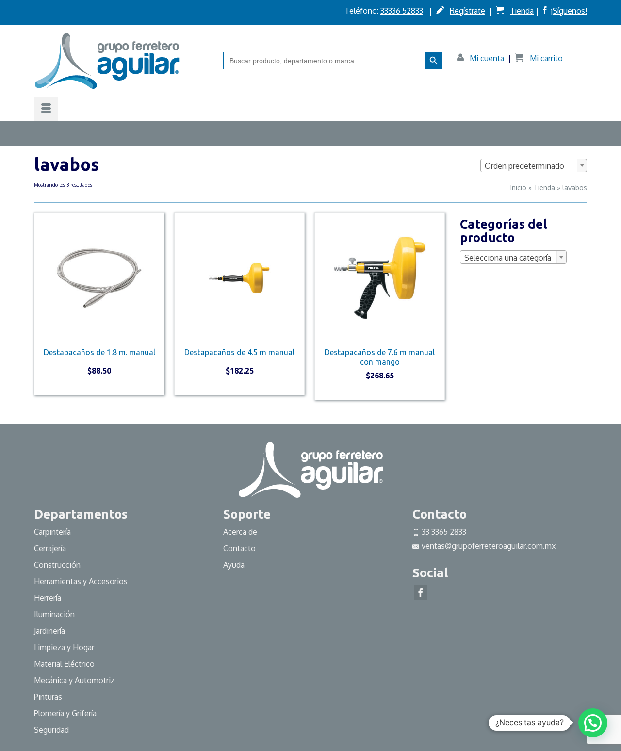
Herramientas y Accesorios (81, 581)
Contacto (239, 548)
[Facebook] (420, 592)
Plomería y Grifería (65, 713)
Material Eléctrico (65, 664)
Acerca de (240, 532)
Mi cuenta (487, 58)
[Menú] (46, 109)
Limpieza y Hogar (64, 647)
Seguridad (51, 730)
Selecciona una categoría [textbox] (507, 257)
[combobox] (533, 165)
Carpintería (52, 532)
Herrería (47, 598)
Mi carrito (546, 58)
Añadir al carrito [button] (99, 387)
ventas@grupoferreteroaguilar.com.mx (489, 546)
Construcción (57, 565)
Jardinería (49, 631)
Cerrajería (50, 548)
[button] (592, 722)
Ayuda (234, 565)
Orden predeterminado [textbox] (524, 166)
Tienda (522, 11)
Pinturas (48, 697)
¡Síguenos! (569, 11)
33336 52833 (401, 11)
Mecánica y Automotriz (75, 680)
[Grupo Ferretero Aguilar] (121, 60)
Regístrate (467, 11)
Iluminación (54, 614)
